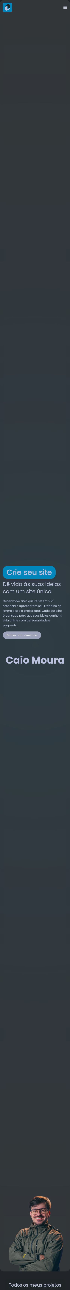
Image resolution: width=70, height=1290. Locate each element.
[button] (65, 7)
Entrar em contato (22, 635)
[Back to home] (7, 7)
